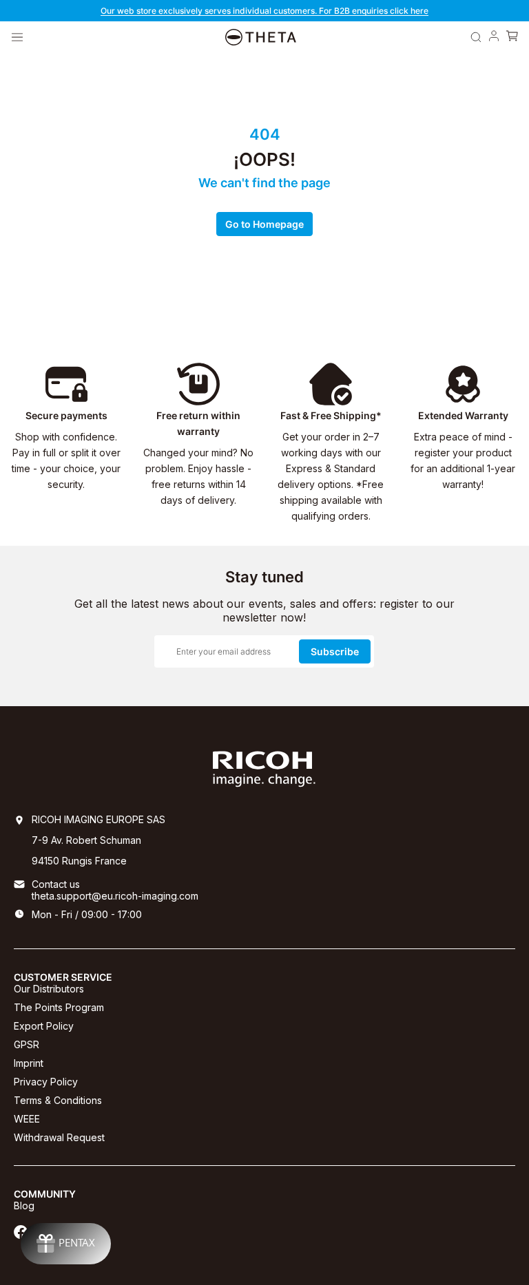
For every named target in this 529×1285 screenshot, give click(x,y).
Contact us (56, 884)
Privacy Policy (46, 1081)
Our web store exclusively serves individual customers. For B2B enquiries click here (264, 11)
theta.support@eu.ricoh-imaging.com (115, 896)
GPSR (26, 1044)
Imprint (28, 1063)
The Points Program (59, 1007)
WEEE (27, 1119)
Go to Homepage (264, 224)
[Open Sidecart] (512, 37)
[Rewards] (66, 1243)
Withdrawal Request (59, 1137)
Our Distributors (49, 989)
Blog (24, 1205)
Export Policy (44, 1026)
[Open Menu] (17, 37)
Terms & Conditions (58, 1100)
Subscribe (335, 651)
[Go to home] (260, 37)
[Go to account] (494, 37)
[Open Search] (476, 37)
